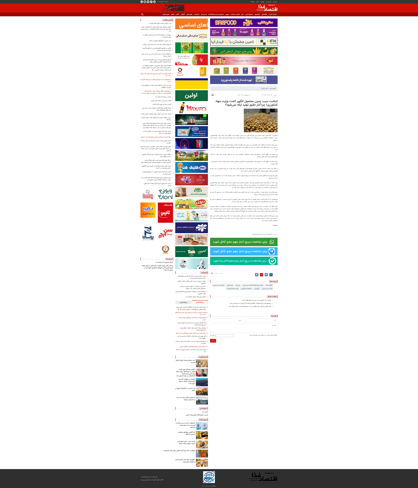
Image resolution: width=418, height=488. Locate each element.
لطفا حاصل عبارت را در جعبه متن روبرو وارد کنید (264, 335)
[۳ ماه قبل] (202, 444)
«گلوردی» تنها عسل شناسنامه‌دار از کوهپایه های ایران (185, 461)
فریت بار (205, 411)
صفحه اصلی (272, 88)
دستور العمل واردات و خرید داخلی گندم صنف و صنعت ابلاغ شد (190, 342)
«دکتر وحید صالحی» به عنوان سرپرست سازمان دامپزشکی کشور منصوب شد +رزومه (193, 287)
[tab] (200, 302)
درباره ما (275, 2)
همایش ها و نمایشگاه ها (216, 14)
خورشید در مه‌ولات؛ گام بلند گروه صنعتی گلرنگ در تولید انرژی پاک (186, 381)
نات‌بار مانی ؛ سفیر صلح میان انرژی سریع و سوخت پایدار (186, 442)
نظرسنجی (189, 14)
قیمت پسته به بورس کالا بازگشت (161, 104)
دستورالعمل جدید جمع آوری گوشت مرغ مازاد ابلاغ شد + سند (156, 80)
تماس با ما (268, 2)
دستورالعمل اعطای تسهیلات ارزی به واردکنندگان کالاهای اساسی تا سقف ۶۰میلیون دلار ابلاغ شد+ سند (156, 92)
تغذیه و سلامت (235, 14)
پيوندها (262, 2)
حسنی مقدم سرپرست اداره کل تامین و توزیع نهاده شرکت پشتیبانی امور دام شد (192, 277)
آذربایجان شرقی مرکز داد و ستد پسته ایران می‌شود (185, 398)
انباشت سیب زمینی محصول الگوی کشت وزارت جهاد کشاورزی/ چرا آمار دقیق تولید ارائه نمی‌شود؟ (246, 103)
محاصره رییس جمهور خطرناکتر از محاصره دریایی (193, 346)
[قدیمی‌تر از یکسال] (202, 463)
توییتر (148, 1)
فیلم (172, 14)
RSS (154, 1)
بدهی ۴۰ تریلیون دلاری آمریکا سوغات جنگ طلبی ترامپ (157, 184)
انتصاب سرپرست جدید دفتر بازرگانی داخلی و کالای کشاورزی (192, 282)
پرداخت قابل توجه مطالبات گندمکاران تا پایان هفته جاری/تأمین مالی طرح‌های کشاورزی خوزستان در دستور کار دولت (157, 268)
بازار (242, 14)
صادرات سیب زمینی (218, 285)
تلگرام (145, 1)
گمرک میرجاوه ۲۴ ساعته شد (163, 97)
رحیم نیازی (230, 285)
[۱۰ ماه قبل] (202, 454)
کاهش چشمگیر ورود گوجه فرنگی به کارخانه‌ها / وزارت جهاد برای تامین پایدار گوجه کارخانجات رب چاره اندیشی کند (185, 372)
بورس (227, 14)
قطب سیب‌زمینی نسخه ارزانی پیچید (161, 101)
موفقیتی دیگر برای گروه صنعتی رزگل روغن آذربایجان (179, 450)
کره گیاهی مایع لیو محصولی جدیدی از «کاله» (186, 433)
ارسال (213, 341)
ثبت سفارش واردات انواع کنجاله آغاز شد (185, 361)
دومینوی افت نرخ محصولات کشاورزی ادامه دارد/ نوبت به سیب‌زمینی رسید (250, 303)
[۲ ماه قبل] (202, 435)
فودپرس (266, 8)
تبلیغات (252, 2)
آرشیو (257, 2)
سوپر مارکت (165, 14)
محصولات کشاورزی (246, 289)
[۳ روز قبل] (202, 426)
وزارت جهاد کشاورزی (232, 289)
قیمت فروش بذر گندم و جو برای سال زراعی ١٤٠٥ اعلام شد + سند (190, 313)
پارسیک (238, 285)
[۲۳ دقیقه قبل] (202, 363)
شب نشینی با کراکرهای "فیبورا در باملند (185, 389)
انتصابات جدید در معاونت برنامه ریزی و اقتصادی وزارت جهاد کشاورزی (190, 292)
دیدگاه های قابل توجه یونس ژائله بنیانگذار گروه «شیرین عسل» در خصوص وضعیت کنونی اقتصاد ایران (156, 161)
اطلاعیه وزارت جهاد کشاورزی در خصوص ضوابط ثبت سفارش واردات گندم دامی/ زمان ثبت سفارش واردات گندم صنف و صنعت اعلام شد (156, 68)
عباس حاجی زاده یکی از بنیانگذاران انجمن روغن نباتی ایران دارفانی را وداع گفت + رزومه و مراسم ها (191, 308)
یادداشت (196, 14)
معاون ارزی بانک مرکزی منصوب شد (196, 297)
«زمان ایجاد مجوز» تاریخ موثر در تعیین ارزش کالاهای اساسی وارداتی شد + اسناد (156, 167)
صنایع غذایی (249, 14)
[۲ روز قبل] (202, 382)
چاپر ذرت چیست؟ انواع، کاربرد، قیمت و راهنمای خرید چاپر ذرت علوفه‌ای (156, 86)
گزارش (183, 14)
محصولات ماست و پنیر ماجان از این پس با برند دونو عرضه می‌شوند (185, 425)
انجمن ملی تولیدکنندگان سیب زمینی (253, 285)
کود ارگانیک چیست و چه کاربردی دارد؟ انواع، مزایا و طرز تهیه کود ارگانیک (191, 324)
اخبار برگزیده (264, 88)
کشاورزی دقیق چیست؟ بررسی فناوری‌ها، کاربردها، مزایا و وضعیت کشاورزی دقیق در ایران (157, 61)
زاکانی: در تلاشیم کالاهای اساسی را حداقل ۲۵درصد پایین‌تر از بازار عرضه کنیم (156, 49)
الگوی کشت (269, 285)
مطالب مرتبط (272, 296)
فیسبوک (151, 1)
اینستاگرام (141, 1)
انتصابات (204, 272)
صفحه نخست (273, 14)
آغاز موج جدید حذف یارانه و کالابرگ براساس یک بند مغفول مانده (191, 337)
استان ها (204, 14)
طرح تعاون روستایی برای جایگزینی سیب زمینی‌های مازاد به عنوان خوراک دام (250, 306)
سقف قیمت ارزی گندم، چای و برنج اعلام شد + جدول (191, 333)
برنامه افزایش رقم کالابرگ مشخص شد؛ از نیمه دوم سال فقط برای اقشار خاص (156, 109)
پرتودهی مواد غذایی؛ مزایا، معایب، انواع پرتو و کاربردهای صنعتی (193, 329)
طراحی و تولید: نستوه (207, 486)
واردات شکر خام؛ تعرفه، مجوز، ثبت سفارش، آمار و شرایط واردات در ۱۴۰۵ (157, 132)
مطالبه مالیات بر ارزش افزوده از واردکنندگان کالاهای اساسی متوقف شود (156, 155)
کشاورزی (257, 14)
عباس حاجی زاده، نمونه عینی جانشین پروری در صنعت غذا (191, 351)
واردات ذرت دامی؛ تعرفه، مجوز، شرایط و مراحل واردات (156, 114)
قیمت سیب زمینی (267, 289)
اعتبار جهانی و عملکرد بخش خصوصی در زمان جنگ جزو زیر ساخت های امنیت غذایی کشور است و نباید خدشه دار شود (156, 149)
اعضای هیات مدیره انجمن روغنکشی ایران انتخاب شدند (192, 319)
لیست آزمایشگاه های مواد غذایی (197, 415)
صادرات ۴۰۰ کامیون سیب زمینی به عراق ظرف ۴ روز (256, 300)
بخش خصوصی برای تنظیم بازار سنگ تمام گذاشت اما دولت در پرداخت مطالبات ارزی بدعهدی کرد (156, 179)
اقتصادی (264, 14)
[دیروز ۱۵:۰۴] (202, 372)
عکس (177, 14)
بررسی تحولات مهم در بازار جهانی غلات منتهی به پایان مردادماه (156, 119)
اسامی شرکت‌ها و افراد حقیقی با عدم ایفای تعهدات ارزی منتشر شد (156, 173)
